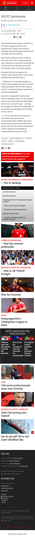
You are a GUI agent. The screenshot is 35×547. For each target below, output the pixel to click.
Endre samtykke (24, 527)
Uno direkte (4, 490)
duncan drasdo (8, 144)
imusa (10, 141)
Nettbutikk (28, 9)
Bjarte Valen (24, 466)
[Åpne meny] (32, 3)
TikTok (4, 502)
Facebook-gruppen (7, 496)
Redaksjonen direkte (7, 488)
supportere (19, 141)
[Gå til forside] (9, 3)
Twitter (4, 494)
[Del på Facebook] (14, 37)
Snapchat (4, 500)
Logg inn (25, 3)
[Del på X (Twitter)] (17, 37)
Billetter (17, 9)
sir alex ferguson (16, 138)
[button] (2, 332)
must (4, 141)
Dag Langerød (18, 458)
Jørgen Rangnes (15, 463)
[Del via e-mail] (20, 37)
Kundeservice (5, 486)
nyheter (28, 138)
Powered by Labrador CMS (17, 534)
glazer (4, 138)
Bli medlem (5, 9)
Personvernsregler (12, 527)
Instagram (5, 498)
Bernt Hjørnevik (14, 461)
